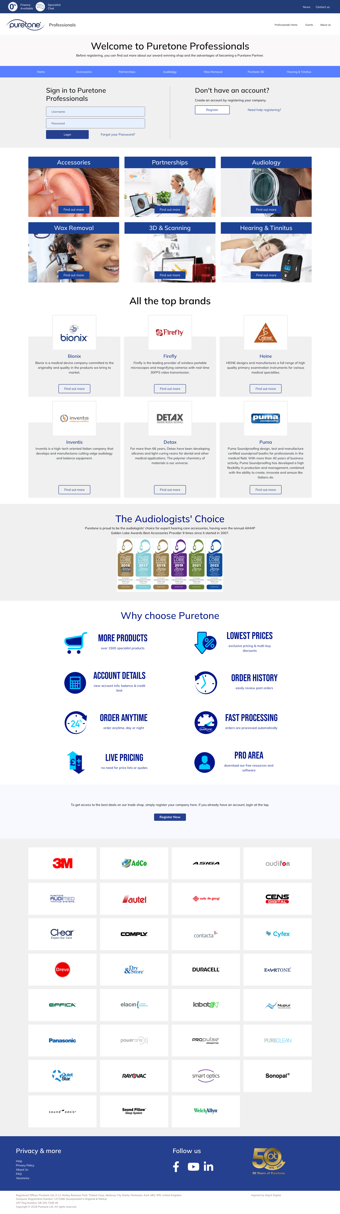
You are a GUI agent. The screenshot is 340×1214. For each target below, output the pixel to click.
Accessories (84, 72)
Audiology (170, 72)
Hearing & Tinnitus (299, 72)
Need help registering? (264, 110)
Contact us (323, 7)
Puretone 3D (256, 72)
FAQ (19, 1174)
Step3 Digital (273, 1195)
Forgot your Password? (118, 134)
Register (212, 110)
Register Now (170, 817)
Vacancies (22, 1178)
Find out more (74, 210)
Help (19, 1161)
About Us (22, 1169)
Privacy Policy (25, 1165)
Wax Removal (213, 72)
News (306, 7)
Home (41, 72)
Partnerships (127, 72)
